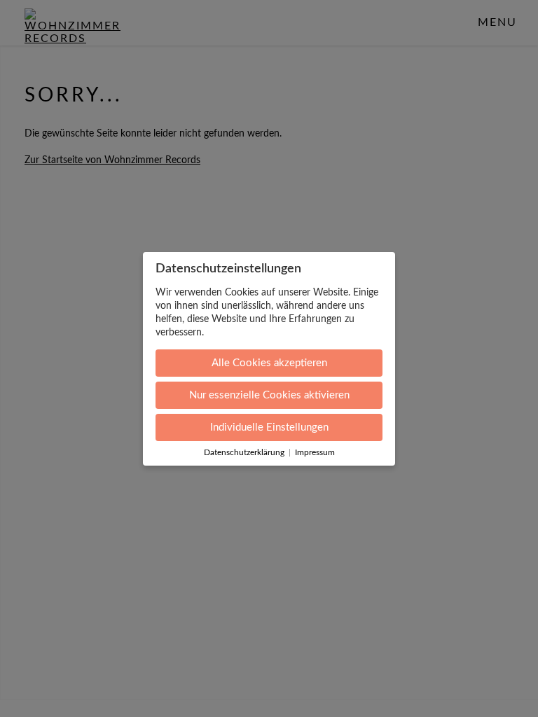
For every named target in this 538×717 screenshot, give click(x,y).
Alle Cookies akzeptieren (269, 363)
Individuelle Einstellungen (269, 427)
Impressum (315, 452)
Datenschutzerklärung (244, 452)
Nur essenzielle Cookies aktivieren (269, 395)
